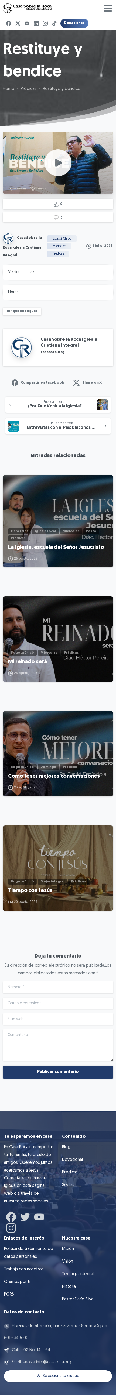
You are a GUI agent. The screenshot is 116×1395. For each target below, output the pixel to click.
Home (8, 89)
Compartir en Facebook (42, 383)
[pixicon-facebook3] (11, 1216)
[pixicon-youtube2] (39, 1216)
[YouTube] (27, 23)
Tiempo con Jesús (30, 890)
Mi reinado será (27, 662)
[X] (17, 23)
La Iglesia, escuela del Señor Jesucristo (56, 547)
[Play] (58, 162)
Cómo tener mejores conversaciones (54, 776)
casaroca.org (52, 352)
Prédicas (28, 89)
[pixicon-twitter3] (25, 1216)
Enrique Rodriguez (21, 311)
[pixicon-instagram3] (11, 1227)
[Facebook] (8, 23)
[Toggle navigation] (108, 8)
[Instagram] (45, 23)
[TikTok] (54, 23)
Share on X (92, 383)
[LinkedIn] (36, 23)
